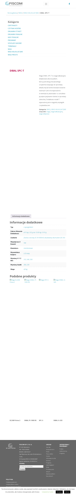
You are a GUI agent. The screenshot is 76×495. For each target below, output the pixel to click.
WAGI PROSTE (13, 55)
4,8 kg (25, 269)
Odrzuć (67, 492)
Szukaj (22, 469)
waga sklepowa (44, 114)
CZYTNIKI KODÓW (14, 28)
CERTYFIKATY (12, 25)
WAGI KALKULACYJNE (31, 13)
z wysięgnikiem (28, 227)
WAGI (20, 13)
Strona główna (12, 13)
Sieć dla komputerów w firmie (50, 449)
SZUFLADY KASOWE (15, 43)
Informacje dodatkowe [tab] (21, 216)
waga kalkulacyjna (57, 112)
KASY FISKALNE (13, 37)
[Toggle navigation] (46, 4)
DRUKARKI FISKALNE (15, 34)
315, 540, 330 (28, 259)
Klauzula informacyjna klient (13, 486)
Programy (62, 453)
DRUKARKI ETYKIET (15, 31)
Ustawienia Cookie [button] (47, 492)
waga (48, 112)
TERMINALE (12, 46)
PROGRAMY (12, 40)
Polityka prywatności (11, 482)
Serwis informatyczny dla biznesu (51, 458)
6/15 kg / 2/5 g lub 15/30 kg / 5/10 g (35, 232)
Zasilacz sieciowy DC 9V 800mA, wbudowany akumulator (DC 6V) (44, 238)
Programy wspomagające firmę (50, 465)
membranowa (28, 248)
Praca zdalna (49, 454)
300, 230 (26, 265)
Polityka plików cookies (12, 484)
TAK (25, 243)
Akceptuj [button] (59, 492)
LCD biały (27, 253)
